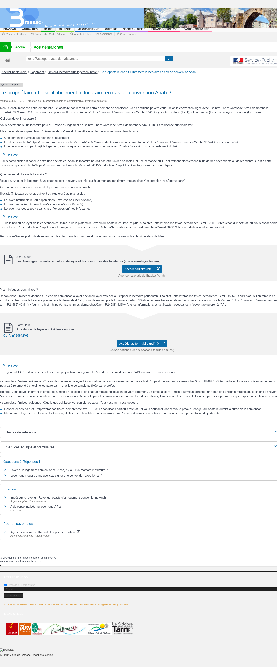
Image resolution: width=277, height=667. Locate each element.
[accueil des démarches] (7, 60)
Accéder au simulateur (141, 269)
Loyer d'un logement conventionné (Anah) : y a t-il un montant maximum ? (59, 470)
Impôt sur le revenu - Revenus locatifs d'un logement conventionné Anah (58, 497)
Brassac (9, 29)
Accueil (20, 47)
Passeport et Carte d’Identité (50, 34)
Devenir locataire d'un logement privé (73, 72)
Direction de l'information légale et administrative (29, 557)
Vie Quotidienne (88, 29)
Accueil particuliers (14, 72)
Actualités (30, 29)
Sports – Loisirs (134, 29)
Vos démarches (103, 33)
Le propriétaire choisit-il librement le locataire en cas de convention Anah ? (149, 72)
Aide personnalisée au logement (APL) (35, 506)
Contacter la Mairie (16, 34)
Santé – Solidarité (196, 29)
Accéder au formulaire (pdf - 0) (140, 343)
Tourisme (65, 29)
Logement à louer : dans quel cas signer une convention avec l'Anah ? (56, 475)
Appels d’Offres (82, 34)
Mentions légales (43, 654)
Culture (111, 29)
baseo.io (36, 561)
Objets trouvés (128, 34)
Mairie (48, 29)
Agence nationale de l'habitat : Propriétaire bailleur (43, 532)
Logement (38, 72)
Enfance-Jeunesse (164, 29)
